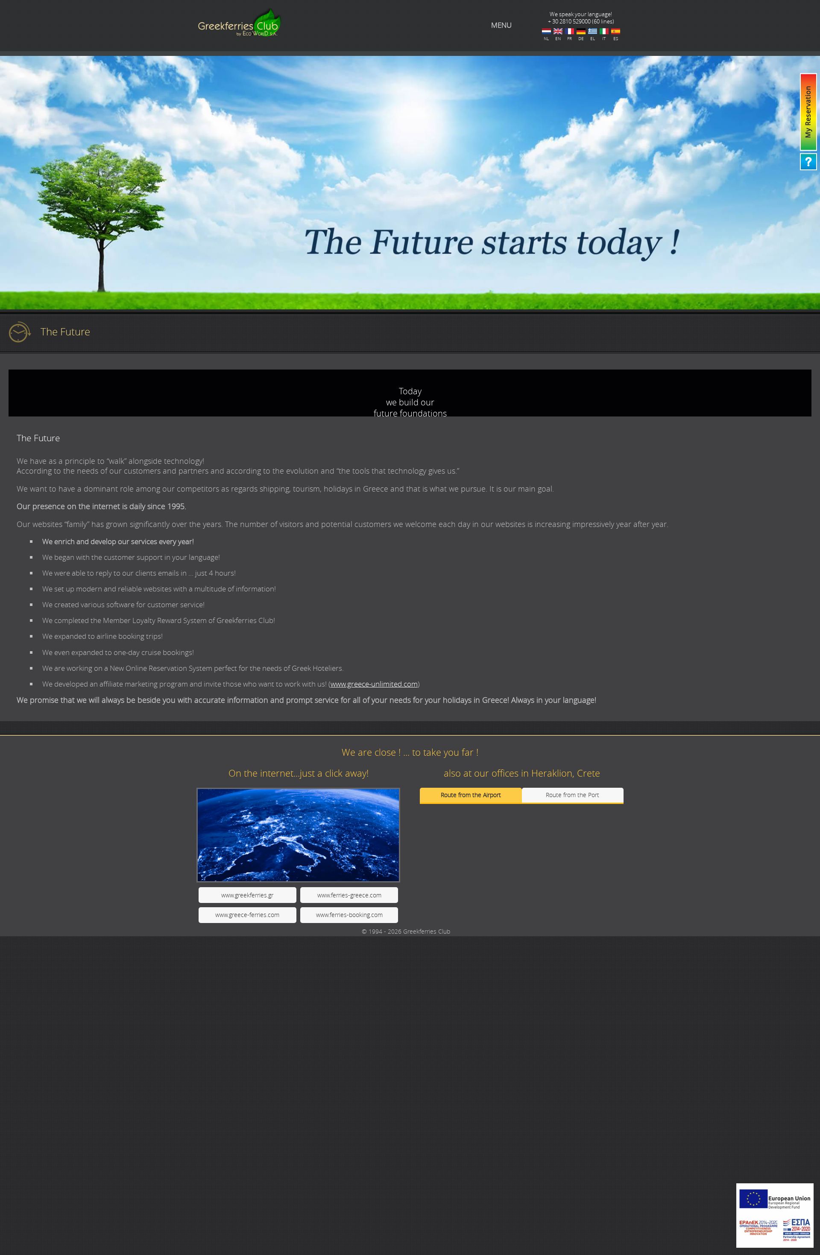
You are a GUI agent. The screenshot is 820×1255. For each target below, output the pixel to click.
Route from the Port (572, 795)
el (592, 31)
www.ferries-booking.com (349, 915)
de (581, 31)
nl (546, 31)
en (558, 31)
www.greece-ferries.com (247, 915)
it (604, 31)
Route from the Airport (471, 795)
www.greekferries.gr (247, 895)
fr (569, 31)
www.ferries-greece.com (349, 895)
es (615, 31)
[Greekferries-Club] (239, 35)
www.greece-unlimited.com (374, 684)
